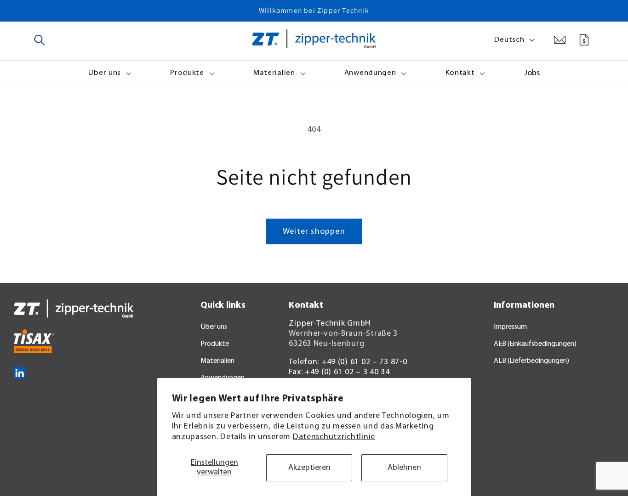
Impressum (510, 327)
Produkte (187, 73)
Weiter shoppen (314, 231)
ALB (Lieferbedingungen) (531, 361)
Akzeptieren (309, 467)
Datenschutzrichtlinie (334, 437)
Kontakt (460, 73)
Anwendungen (370, 73)
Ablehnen (404, 467)
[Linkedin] (19, 387)
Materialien (274, 73)
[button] (40, 40)
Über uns (104, 73)
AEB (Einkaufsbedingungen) (535, 344)
